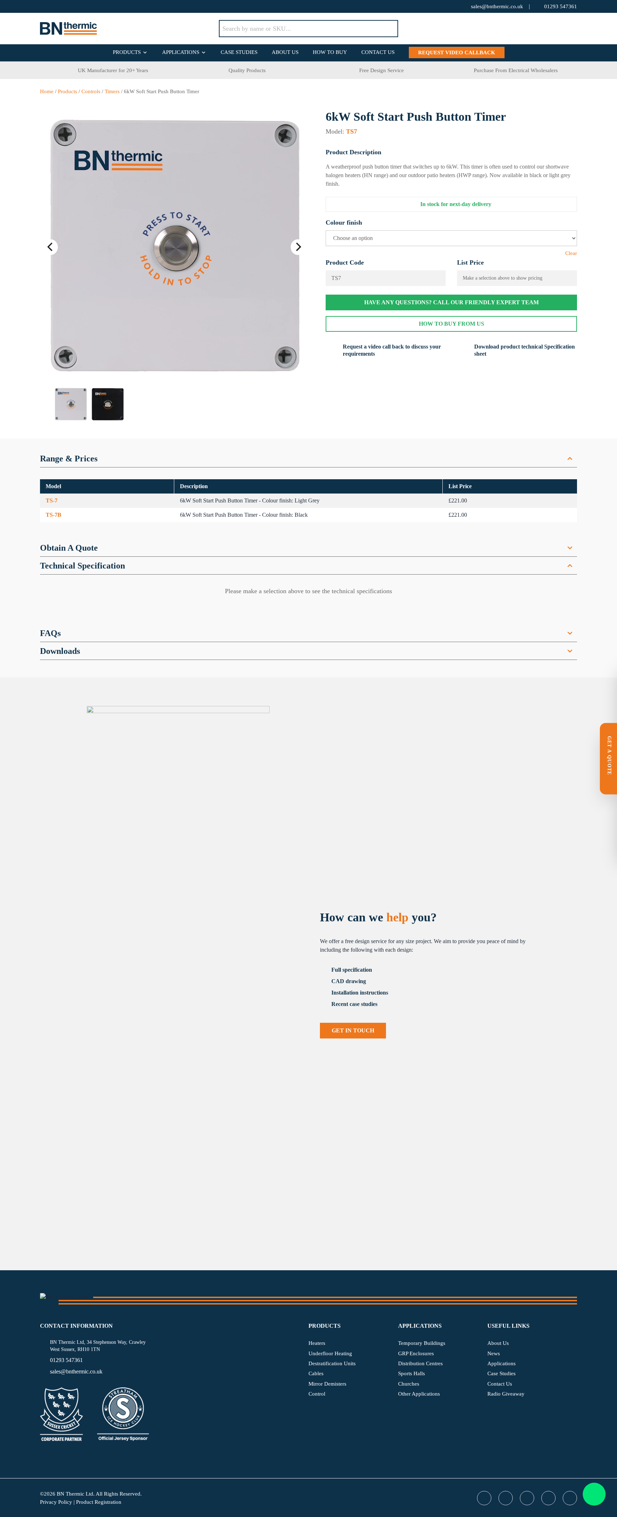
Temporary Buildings (421, 1343)
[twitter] (43, 6)
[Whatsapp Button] (594, 1494)
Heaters (316, 1343)
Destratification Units (332, 1363)
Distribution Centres (420, 1363)
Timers (112, 91)
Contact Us (378, 52)
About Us (285, 52)
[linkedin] (86, 6)
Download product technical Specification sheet (524, 350)
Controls (90, 91)
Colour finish (344, 222)
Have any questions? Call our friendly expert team (451, 302)
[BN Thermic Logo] (129, 28)
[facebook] (57, 6)
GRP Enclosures (416, 1353)
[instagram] (100, 6)
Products (127, 52)
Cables (315, 1373)
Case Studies (239, 52)
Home (47, 91)
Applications (180, 52)
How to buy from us (451, 324)
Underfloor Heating (330, 1353)
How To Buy (330, 52)
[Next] (298, 247)
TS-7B (53, 515)
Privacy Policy (56, 1502)
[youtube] (72, 6)
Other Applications (419, 1394)
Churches (408, 1384)
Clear (571, 253)
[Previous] (51, 247)
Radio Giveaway (506, 1394)
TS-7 (51, 500)
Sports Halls (411, 1373)
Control (316, 1394)
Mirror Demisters (327, 1384)
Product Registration (98, 1502)
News (493, 1353)
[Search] (387, 28)
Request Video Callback (456, 52)
